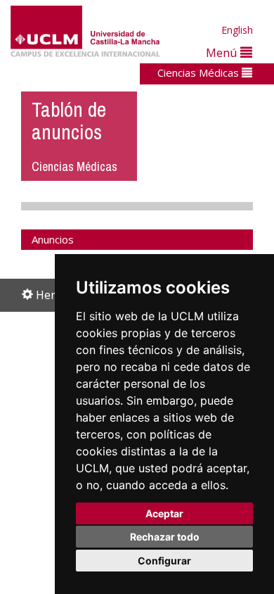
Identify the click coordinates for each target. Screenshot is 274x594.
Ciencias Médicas (199, 72)
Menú (223, 52)
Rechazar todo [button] (165, 537)
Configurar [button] (164, 561)
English (237, 30)
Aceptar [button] (164, 513)
